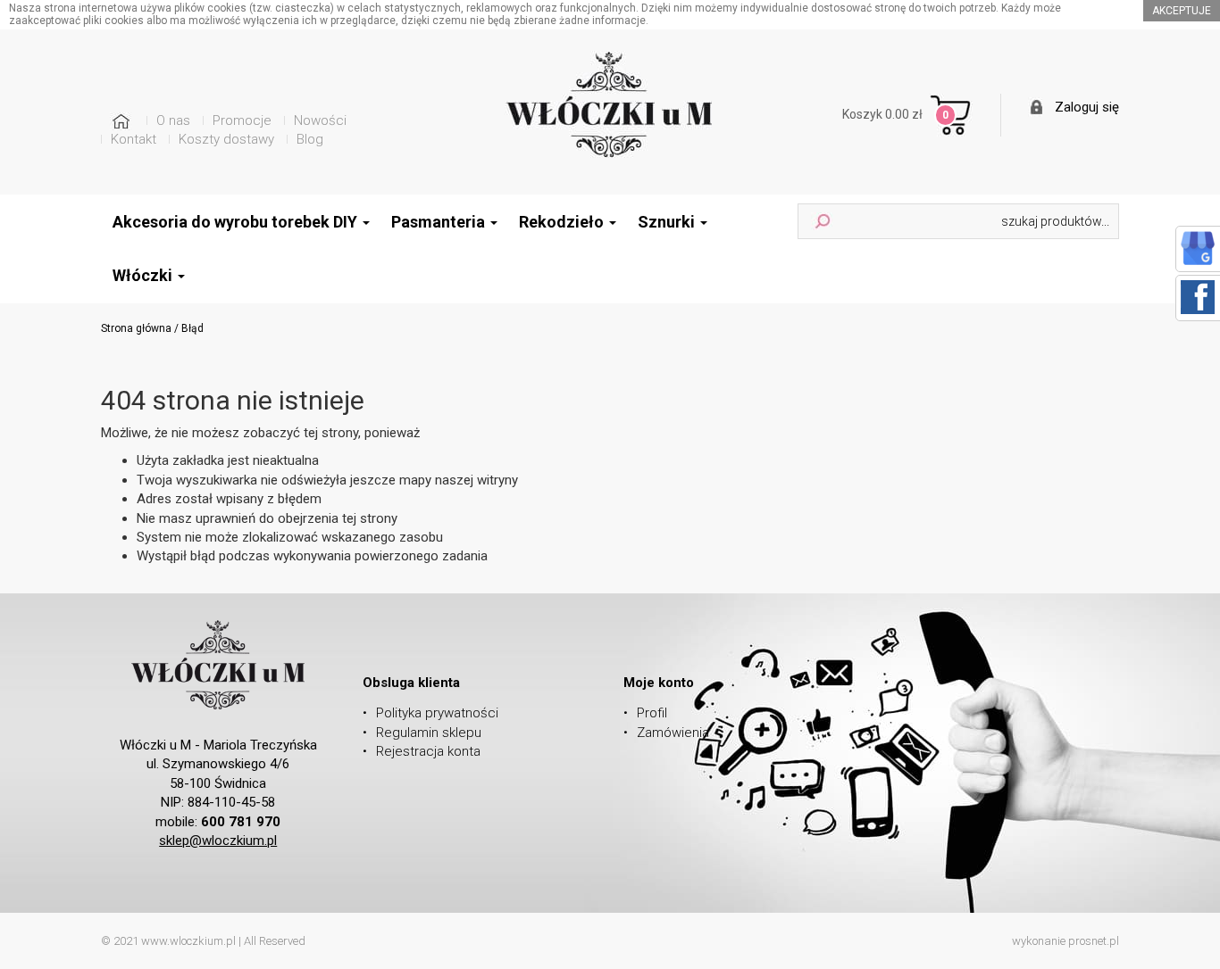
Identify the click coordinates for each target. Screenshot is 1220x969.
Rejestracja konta (428, 751)
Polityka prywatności (437, 713)
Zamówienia (673, 733)
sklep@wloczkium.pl (218, 840)
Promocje (242, 120)
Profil (652, 713)
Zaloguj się (1087, 107)
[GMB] (1198, 247)
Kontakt (133, 139)
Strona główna (136, 328)
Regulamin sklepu (428, 733)
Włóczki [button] (144, 275)
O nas (173, 120)
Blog (310, 139)
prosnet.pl (1093, 941)
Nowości (320, 120)
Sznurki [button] (668, 221)
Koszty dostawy (226, 139)
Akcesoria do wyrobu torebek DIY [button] (237, 221)
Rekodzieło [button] (563, 221)
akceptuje (1181, 10)
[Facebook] (1198, 296)
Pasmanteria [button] (440, 221)
